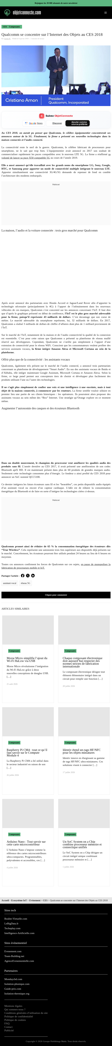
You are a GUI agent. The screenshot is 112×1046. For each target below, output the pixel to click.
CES (5, 27)
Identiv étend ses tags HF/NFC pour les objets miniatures (82, 751)
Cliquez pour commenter (56, 595)
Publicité (9, 1030)
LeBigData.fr (11, 923)
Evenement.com (12, 951)
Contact (8, 1026)
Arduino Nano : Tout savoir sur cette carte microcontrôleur (26, 843)
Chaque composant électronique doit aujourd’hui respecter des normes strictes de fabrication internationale (82, 662)
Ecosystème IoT (19, 900)
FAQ (6, 1023)
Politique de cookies (15, 1019)
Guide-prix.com (12, 988)
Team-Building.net (14, 956)
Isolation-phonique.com (16, 983)
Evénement (34, 900)
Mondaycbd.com (13, 979)
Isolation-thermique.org (16, 993)
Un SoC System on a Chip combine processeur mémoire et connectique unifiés (82, 844)
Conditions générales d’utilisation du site (26, 1012)
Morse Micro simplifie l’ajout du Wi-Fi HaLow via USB (27, 659)
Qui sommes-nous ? (14, 1009)
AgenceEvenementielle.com (19, 960)
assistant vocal (9, 583)
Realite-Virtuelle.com (15, 918)
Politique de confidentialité (18, 1016)
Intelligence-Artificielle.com (19, 933)
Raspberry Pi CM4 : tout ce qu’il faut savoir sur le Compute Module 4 (27, 752)
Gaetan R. (7, 38)
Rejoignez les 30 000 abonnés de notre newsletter (56, 3)
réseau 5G (25, 583)
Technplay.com (12, 928)
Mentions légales (13, 1005)
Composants (14, 27)
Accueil (5, 900)
